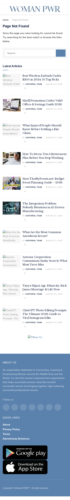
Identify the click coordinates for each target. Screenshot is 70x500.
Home (6, 20)
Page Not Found (20, 20)
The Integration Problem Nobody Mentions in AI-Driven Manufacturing (43, 207)
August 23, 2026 (53, 84)
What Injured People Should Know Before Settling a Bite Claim (41, 129)
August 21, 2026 (53, 187)
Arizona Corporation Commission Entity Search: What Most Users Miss (44, 260)
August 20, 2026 (53, 269)
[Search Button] (61, 53)
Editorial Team (34, 84)
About (6, 424)
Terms (6, 434)
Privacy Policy (11, 429)
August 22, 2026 (53, 109)
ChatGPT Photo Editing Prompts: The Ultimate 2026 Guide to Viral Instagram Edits (44, 313)
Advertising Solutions (16, 438)
